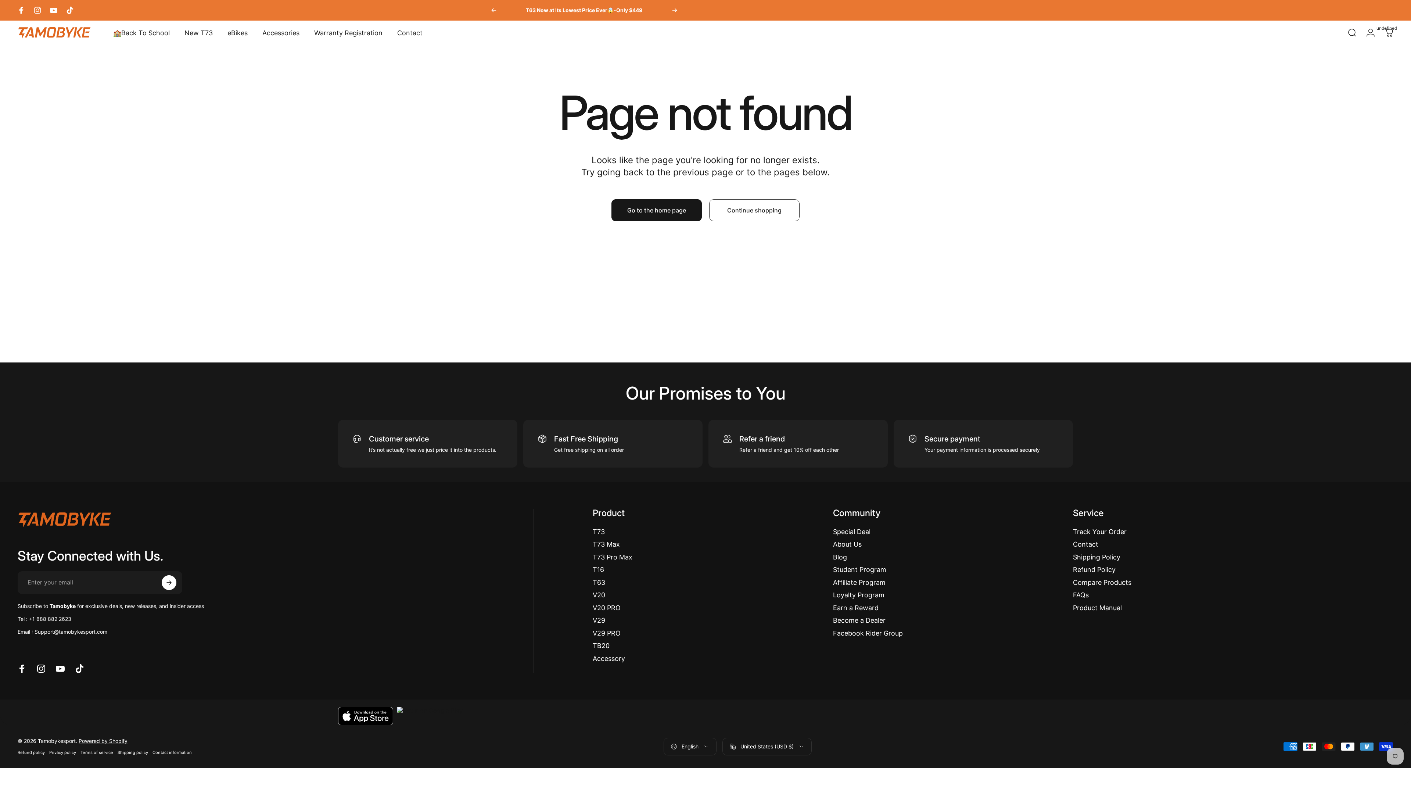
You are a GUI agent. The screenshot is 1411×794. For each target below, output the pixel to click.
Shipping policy (133, 752)
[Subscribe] (169, 582)
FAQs (1081, 595)
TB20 (601, 646)
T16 (598, 569)
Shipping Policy (1096, 557)
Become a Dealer (859, 620)
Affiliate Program (859, 582)
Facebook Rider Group (868, 633)
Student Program (859, 569)
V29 (599, 620)
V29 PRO (607, 633)
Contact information (172, 752)
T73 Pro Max (612, 557)
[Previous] (494, 10)
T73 (599, 532)
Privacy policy (62, 752)
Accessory (609, 658)
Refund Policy (1094, 569)
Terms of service (96, 752)
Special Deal (851, 532)
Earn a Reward (856, 608)
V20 (599, 595)
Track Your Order (1100, 532)
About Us (847, 544)
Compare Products (1102, 582)
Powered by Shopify (103, 741)
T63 (599, 582)
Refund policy (31, 752)
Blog (840, 557)
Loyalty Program (858, 595)
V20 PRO (607, 608)
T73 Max (606, 544)
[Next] (675, 10)
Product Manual (1097, 608)
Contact (1085, 544)
